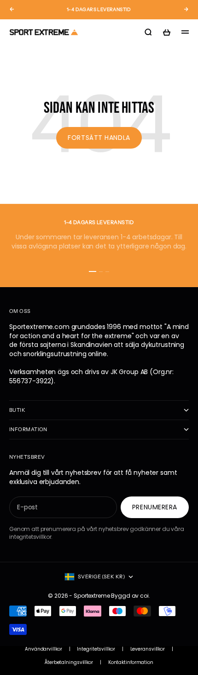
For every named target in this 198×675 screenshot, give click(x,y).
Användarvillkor (43, 649)
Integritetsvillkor (96, 649)
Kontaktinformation (130, 662)
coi (144, 596)
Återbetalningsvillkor (69, 662)
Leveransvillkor (147, 649)
